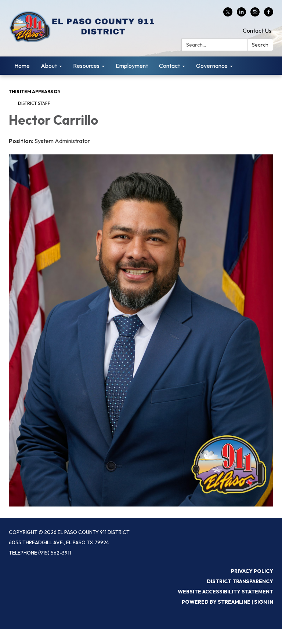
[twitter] (227, 14)
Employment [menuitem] (132, 65)
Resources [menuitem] (86, 65)
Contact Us (257, 30)
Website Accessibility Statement (225, 591)
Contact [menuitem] (169, 65)
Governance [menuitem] (212, 65)
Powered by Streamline (216, 602)
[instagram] (255, 14)
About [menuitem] (49, 65)
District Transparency (240, 581)
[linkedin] (241, 14)
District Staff (34, 103)
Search (260, 44)
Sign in (263, 602)
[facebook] (268, 14)
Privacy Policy (252, 571)
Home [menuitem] (22, 65)
